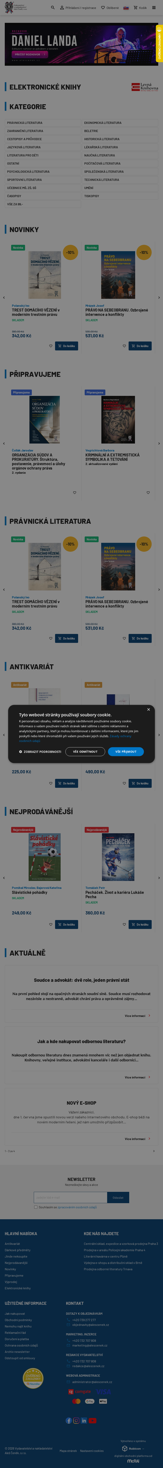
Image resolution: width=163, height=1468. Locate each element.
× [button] (148, 709)
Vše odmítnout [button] (85, 751)
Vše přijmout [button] (125, 751)
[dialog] (81, 734)
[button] (40, 751)
